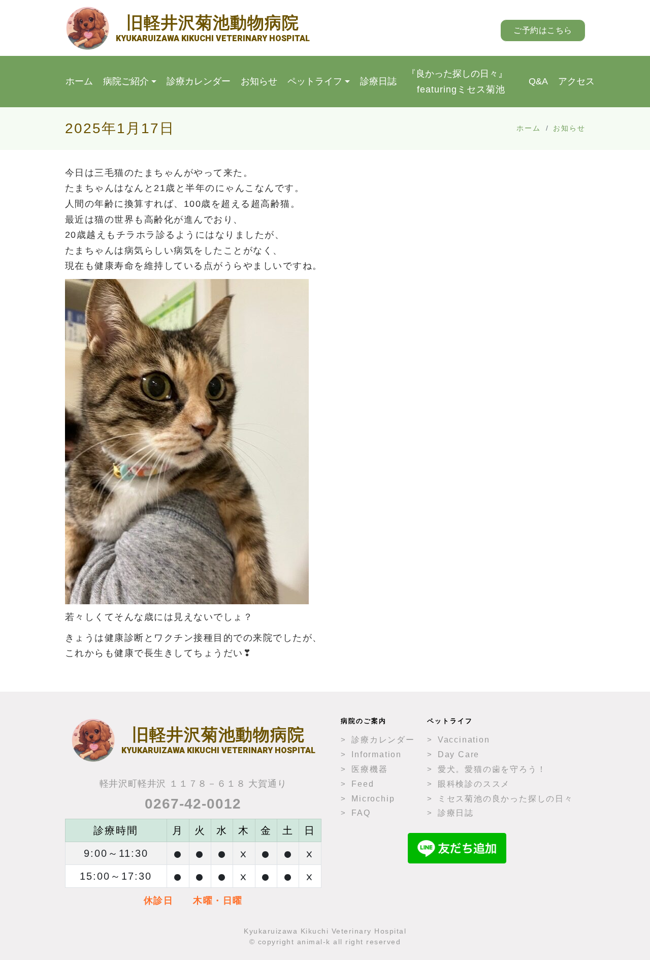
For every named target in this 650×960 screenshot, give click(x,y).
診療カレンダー (199, 81)
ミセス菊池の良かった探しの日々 (505, 798)
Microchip (373, 798)
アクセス (576, 81)
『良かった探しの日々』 (457, 82)
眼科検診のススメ (474, 784)
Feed (362, 784)
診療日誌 (378, 81)
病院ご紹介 (126, 81)
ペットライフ (314, 81)
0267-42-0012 (193, 804)
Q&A (538, 81)
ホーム (79, 81)
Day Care (458, 754)
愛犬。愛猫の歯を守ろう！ (492, 769)
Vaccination (464, 739)
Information (376, 754)
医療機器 (369, 769)
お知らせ (259, 81)
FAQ (360, 813)
